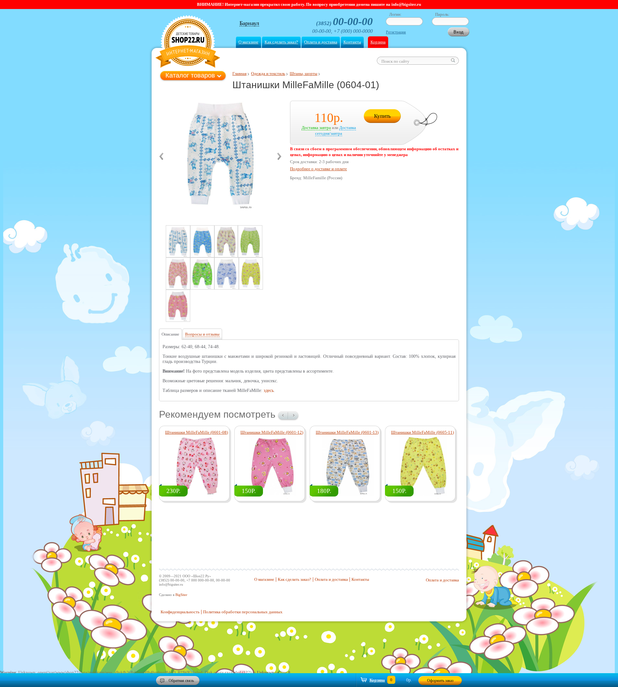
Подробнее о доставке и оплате (318, 168)
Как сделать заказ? (281, 42)
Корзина (378, 42)
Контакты (352, 42)
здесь (269, 390)
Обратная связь (181, 680)
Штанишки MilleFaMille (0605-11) (422, 432)
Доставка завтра (316, 127)
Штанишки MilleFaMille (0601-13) (347, 432)
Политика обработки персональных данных (243, 611)
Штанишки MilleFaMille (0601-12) (271, 432)
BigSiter (181, 595)
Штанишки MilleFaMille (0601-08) (196, 432)
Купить (382, 116)
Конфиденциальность (180, 611)
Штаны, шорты (303, 73)
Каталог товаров (190, 75)
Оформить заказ (440, 680)
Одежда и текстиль (268, 73)
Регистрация (396, 32)
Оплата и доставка (320, 42)
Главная (239, 73)
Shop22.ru (187, 42)
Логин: (395, 14)
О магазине (248, 42)
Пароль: (442, 14)
